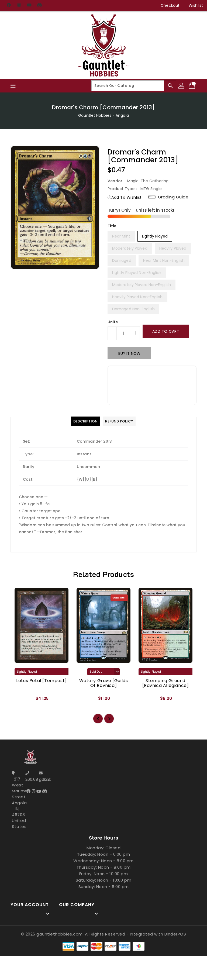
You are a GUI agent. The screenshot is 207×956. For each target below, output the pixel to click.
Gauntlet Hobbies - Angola (103, 115)
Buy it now (129, 353)
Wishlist (196, 5)
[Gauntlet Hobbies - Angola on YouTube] (29, 5)
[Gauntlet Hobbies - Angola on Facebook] (9, 5)
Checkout (170, 5)
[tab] (85, 421)
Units (113, 322)
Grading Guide (173, 197)
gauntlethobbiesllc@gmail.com (44, 779)
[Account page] (181, 85)
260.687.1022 (30, 779)
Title (112, 226)
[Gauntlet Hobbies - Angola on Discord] (39, 5)
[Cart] (192, 85)
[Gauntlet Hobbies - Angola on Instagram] (19, 5)
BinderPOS (175, 934)
